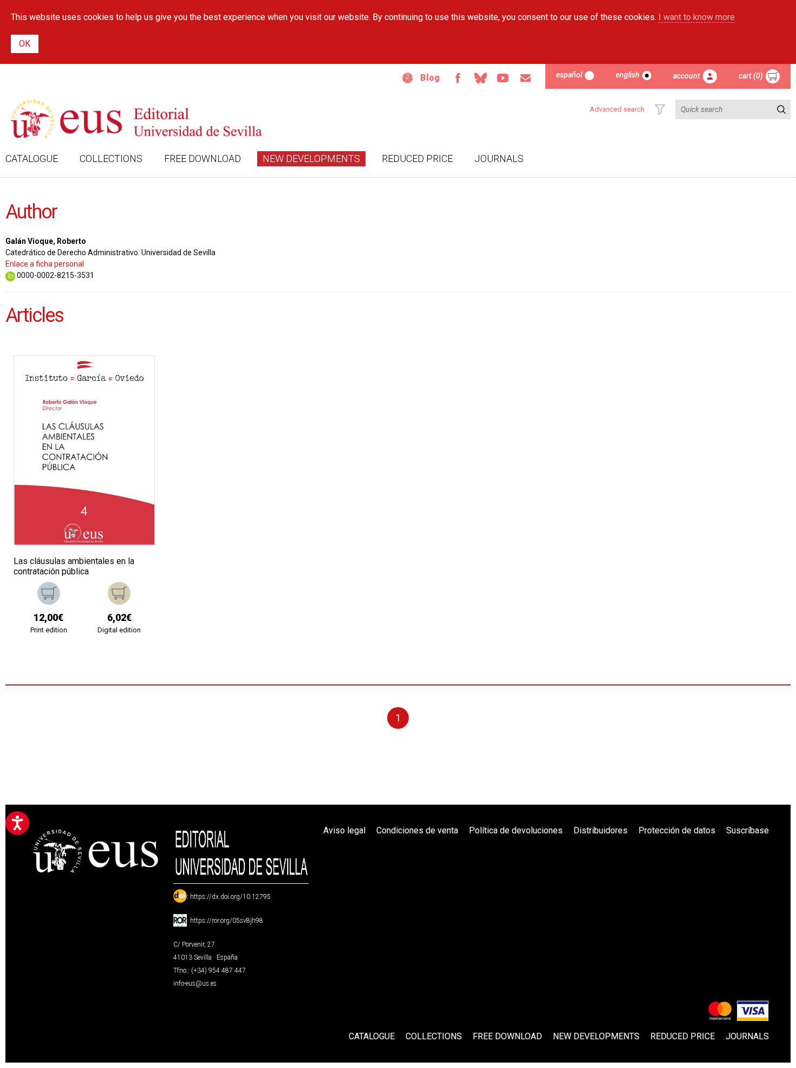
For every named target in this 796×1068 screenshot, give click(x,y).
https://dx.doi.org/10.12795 (230, 897)
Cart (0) (751, 76)
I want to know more (696, 17)
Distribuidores (600, 830)
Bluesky (480, 78)
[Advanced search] (660, 109)
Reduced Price (417, 158)
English (628, 74)
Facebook (457, 78)
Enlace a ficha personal (44, 264)
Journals (499, 158)
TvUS (503, 78)
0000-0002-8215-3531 (54, 275)
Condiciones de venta (417, 830)
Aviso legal (344, 830)
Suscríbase (747, 830)
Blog (430, 78)
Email (525, 78)
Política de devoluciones (516, 830)
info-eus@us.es (195, 983)
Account (686, 76)
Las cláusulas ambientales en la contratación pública (74, 566)
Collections (111, 158)
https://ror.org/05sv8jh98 (226, 920)
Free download (202, 158)
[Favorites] (132, 378)
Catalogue (31, 158)
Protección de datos (676, 830)
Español (569, 74)
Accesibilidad (407, 78)
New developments (311, 158)
